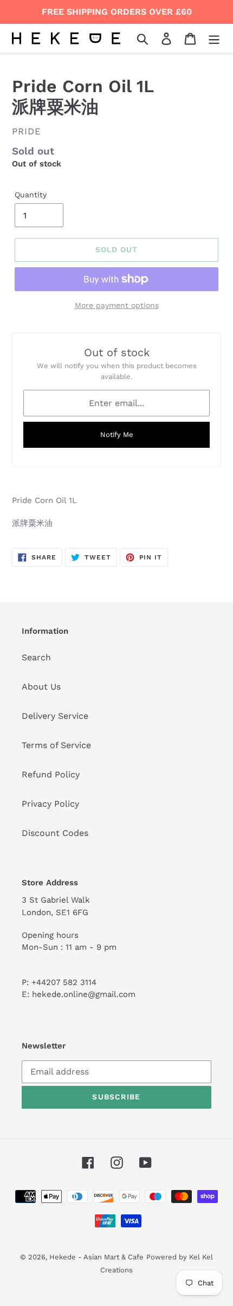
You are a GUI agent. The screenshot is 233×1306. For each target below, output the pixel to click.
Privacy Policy (50, 804)
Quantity (31, 194)
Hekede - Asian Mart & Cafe (96, 1257)
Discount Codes (55, 833)
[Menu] (214, 38)
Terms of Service (56, 745)
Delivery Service (55, 716)
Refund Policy (51, 774)
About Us (41, 686)
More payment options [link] (117, 305)
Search (36, 657)
